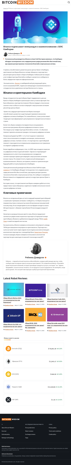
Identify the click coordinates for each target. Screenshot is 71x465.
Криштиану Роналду (41, 232)
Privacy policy (52, 427)
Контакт (4, 431)
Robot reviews (29, 431)
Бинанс (17, 83)
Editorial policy (6, 434)
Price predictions (30, 427)
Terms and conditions (55, 431)
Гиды (26, 437)
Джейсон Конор (9, 305)
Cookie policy (52, 434)
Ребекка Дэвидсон (34, 257)
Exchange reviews (30, 434)
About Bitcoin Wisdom (8, 427)
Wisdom (10, 419)
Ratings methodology (8, 437)
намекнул (6, 170)
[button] (69, 2)
